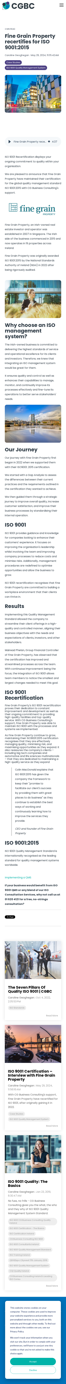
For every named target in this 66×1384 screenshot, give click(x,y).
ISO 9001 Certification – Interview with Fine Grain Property (31, 1075)
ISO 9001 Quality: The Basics (28, 1183)
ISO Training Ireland (20, 1255)
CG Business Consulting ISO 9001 (26, 1239)
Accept (33, 1361)
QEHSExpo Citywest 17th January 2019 (28, 1260)
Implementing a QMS (18, 877)
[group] (33, 142)
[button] (61, 5)
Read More (52, 1015)
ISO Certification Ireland (22, 1233)
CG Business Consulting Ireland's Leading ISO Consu (31, 1278)
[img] (49, 142)
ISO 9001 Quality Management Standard (30, 1249)
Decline (33, 1370)
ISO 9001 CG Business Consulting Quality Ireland (30, 1221)
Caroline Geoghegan (17, 55)
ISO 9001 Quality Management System (25, 67)
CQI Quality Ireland (19, 1271)
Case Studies (13, 62)
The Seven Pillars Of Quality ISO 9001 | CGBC (30, 989)
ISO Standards (17, 1007)
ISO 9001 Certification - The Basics (27, 1228)
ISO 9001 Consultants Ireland (24, 1244)
